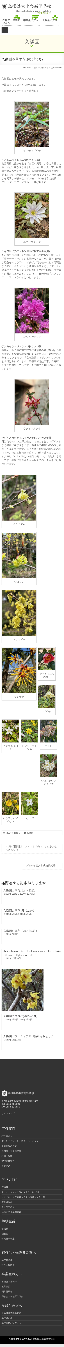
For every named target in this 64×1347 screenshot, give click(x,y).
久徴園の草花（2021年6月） (20, 931)
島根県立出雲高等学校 (29, 6)
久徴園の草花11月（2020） (20, 890)
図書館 (5, 1233)
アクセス (6, 1165)
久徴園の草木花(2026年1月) (20, 1016)
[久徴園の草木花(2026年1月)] (22, 970)
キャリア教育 (8, 1207)
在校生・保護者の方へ (11, 21)
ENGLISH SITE (44, 13)
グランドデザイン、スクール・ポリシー (21, 1141)
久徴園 (34, 67)
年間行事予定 (8, 1238)
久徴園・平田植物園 (11, 1150)
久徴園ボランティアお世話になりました (28, 1036)
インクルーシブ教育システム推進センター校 (23, 1197)
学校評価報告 (8, 1160)
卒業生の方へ (30, 20)
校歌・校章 (7, 1155)
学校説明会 (7, 1318)
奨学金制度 (7, 1260)
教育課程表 (7, 1202)
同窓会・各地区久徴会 (12, 1296)
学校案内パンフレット (12, 1323)
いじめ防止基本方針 (11, 1212)
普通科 (5, 1187)
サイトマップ (8, 1113)
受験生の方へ (49, 20)
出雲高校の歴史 (9, 1146)
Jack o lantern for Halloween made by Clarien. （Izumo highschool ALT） (32, 953)
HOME (27, 67)
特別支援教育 (8, 1264)
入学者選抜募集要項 (11, 1313)
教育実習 (6, 1286)
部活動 (5, 1228)
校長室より (7, 1136)
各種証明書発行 (9, 1281)
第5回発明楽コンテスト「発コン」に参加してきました (31, 848)
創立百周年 (7, 1291)
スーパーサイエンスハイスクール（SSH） (22, 1192)
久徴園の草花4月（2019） (19, 910)
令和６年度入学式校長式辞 (42, 865)
